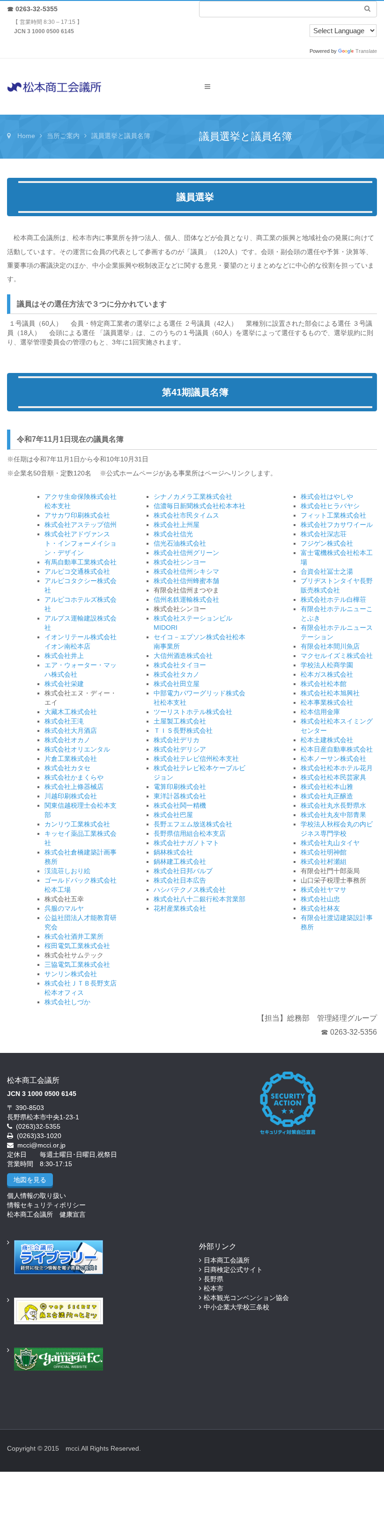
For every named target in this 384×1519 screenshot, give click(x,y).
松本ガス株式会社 (327, 674)
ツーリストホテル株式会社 (193, 712)
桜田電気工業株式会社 (77, 945)
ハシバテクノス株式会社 (190, 889)
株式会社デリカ (176, 740)
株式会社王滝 (64, 721)
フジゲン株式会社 (327, 543)
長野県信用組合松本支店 (190, 833)
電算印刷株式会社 (180, 786)
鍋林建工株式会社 (180, 861)
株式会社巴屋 (173, 814)
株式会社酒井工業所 (73, 936)
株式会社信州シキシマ (186, 571)
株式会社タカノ (176, 674)
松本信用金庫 (320, 712)
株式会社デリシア (180, 749)
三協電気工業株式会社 (77, 964)
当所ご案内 (63, 135)
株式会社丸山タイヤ (330, 843)
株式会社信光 (173, 534)
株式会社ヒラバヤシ (330, 506)
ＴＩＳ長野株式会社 (183, 730)
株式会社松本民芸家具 (333, 777)
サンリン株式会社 (70, 974)
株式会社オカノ (67, 740)
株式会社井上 (64, 655)
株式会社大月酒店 (70, 730)
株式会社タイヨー (180, 665)
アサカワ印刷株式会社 (77, 515)
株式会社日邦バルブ (183, 871)
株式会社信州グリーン (186, 552)
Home (26, 135)
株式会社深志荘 (324, 534)
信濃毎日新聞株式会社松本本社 (199, 506)
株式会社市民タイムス (186, 515)
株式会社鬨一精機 (180, 805)
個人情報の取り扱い (36, 1195)
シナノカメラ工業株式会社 (193, 496)
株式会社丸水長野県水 (333, 805)
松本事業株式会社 (327, 702)
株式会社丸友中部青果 (333, 814)
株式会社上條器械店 (73, 786)
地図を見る (30, 1179)
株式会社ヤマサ (324, 889)
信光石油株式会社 (180, 543)
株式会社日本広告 (180, 880)
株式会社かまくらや (73, 777)
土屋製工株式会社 (180, 721)
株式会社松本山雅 (327, 786)
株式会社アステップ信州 (80, 524)
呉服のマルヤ (64, 908)
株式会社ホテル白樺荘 (333, 599)
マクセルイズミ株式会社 (337, 655)
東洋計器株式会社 (180, 796)
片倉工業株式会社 (70, 758)
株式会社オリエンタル (77, 749)
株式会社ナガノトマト (186, 843)
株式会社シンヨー (180, 562)
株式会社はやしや (327, 496)
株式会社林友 (320, 908)
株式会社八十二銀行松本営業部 (199, 899)
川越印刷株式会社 (70, 796)
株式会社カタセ (67, 768)
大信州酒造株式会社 (183, 655)
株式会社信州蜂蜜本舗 (186, 580)
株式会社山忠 (320, 899)
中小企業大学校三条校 (236, 1307)
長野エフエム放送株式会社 (193, 824)
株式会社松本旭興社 (330, 693)
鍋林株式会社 (173, 852)
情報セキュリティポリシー (46, 1205)
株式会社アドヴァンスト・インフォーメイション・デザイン (80, 543)
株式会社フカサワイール (337, 524)
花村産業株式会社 (180, 908)
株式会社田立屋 (176, 683)
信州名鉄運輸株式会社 (186, 599)
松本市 (213, 1288)
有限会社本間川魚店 (330, 646)
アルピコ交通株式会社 (77, 571)
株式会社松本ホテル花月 (337, 768)
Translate (366, 51)
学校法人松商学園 (327, 665)
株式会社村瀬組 (324, 861)
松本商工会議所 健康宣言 (46, 1214)
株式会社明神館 (324, 852)
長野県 (213, 1279)
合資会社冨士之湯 (327, 571)
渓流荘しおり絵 (67, 871)
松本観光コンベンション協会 (246, 1297)
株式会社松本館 (324, 683)
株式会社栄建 (64, 683)
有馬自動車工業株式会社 (80, 562)
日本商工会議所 (227, 1260)
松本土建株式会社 (327, 740)
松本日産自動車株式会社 (337, 749)
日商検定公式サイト (233, 1269)
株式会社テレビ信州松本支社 (196, 758)
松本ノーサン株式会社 (333, 758)
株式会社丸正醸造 (327, 796)
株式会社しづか (67, 1002)
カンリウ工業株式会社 (77, 824)
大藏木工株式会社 (70, 712)
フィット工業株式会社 (333, 515)
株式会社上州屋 (176, 524)
